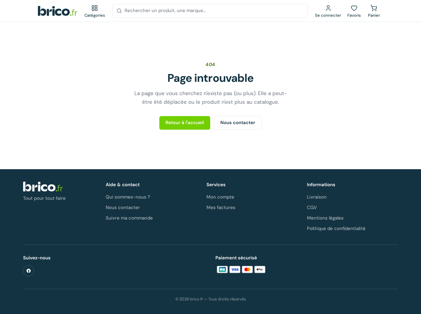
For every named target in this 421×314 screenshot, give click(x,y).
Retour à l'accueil (185, 122)
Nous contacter (237, 122)
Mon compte (220, 197)
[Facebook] (28, 270)
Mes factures (220, 207)
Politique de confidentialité (336, 228)
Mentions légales (325, 218)
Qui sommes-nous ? (128, 197)
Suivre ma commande (129, 218)
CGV (312, 207)
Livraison (317, 197)
